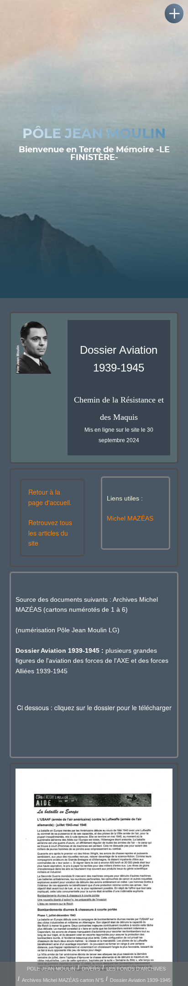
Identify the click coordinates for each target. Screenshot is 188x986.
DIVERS (91, 968)
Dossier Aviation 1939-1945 (140, 980)
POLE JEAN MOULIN (51, 968)
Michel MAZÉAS (130, 518)
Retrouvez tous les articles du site (50, 532)
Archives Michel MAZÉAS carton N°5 (63, 980)
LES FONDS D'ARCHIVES (136, 968)
